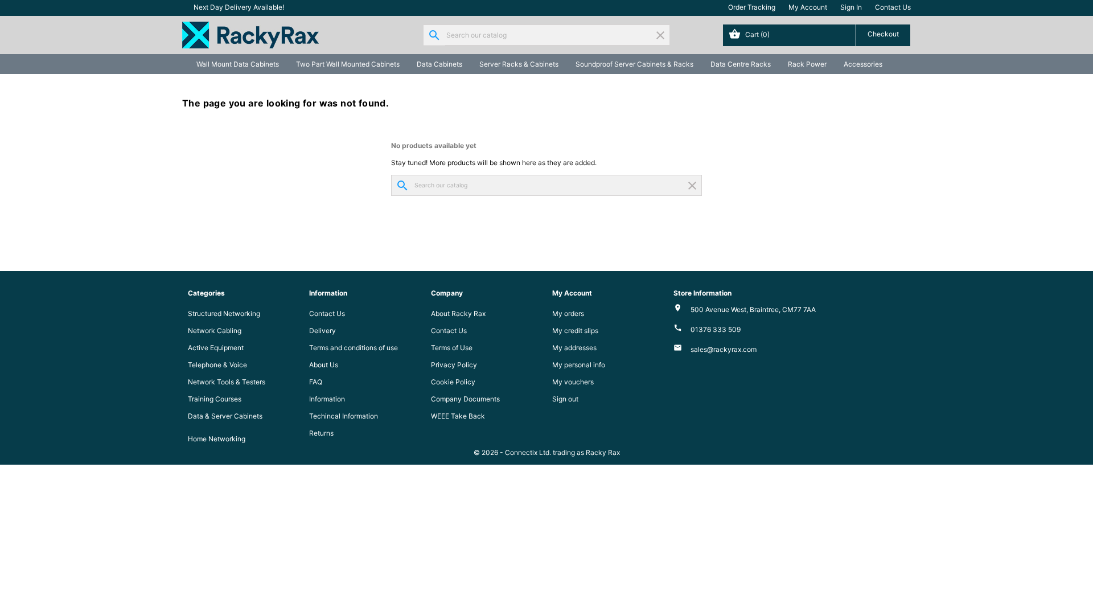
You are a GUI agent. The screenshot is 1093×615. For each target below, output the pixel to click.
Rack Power (807, 64)
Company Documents (465, 399)
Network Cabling (214, 330)
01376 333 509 (716, 329)
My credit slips (575, 330)
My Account (807, 7)
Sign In (851, 7)
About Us (323, 364)
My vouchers (573, 382)
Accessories (863, 64)
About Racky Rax (458, 313)
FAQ (315, 382)
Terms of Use (451, 347)
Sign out (565, 399)
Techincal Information (343, 416)
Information (327, 399)
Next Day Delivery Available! (239, 7)
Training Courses (214, 399)
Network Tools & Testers (226, 382)
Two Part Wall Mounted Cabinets (348, 64)
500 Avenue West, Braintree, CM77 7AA (753, 309)
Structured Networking (224, 313)
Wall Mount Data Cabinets (237, 64)
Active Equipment (216, 347)
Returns (321, 433)
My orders (568, 313)
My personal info (578, 364)
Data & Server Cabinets (225, 416)
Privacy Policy (454, 364)
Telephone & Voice (217, 364)
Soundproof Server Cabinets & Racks (634, 64)
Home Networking (216, 438)
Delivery (322, 330)
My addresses (574, 347)
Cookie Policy (453, 382)
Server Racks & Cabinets (518, 64)
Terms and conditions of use (353, 347)
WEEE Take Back (458, 416)
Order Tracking (751, 7)
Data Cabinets (439, 64)
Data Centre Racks (740, 64)
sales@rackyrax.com (724, 349)
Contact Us (893, 7)
